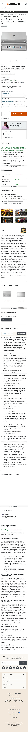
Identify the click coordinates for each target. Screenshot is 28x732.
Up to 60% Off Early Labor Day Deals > (14, 11)
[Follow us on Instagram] (14, 667)
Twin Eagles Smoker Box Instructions (13, 203)
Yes (12, 372)
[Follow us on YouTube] (10, 667)
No (14, 372)
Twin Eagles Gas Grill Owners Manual (13, 196)
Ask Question (21, 333)
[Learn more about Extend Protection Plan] (26, 107)
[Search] (24, 8)
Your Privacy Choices (13, 712)
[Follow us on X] (7, 667)
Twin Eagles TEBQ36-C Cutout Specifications (15, 199)
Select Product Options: (7, 91)
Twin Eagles (4, 26)
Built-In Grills (18, 14)
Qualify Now (21, 82)
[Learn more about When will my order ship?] (12, 88)
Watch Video (15, 61)
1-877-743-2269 (14, 1)
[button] (14, 674)
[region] (14, 44)
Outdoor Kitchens (9, 14)
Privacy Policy (14, 707)
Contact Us (14, 717)
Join (23, 662)
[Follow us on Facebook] (3, 667)
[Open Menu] (2, 4)
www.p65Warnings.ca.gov (7, 518)
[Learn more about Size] (26, 99)
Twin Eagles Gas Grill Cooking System (13, 201)
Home (2, 14)
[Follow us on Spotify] (24, 667)
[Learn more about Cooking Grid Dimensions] (9, 181)
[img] (14, 43)
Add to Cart (18, 114)
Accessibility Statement (14, 709)
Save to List (6, 118)
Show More (14, 166)
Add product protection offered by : (11, 104)
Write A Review (7, 319)
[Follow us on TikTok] (21, 667)
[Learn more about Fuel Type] (26, 96)
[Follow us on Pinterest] (17, 667)
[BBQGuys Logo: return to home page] (14, 4)
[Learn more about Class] (6, 184)
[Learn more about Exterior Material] (3, 176)
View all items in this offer (8, 74)
